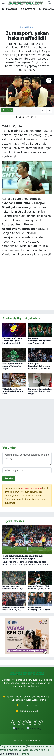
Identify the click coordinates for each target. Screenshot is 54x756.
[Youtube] (29, 722)
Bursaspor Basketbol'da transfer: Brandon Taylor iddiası (39, 366)
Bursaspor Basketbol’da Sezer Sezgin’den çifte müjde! (40, 391)
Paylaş (9, 110)
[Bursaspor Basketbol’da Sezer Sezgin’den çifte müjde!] (40, 380)
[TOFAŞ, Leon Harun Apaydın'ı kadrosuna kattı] (14, 380)
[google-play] (34, 729)
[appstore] (18, 729)
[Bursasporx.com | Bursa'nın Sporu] (25, 2)
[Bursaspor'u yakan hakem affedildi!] (27, 91)
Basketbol (27, 27)
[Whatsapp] (35, 722)
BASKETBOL (28, 9)
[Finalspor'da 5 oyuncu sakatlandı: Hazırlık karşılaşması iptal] (14, 329)
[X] (19, 722)
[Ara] (49, 3)
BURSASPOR (10, 9)
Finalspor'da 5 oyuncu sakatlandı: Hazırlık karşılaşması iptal (13, 340)
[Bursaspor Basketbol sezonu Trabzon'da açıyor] (14, 354)
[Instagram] (24, 722)
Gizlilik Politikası (9, 753)
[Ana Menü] (3, 2)
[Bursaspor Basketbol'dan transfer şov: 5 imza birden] (40, 329)
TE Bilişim (35, 740)
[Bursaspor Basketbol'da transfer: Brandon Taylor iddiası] (40, 354)
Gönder (8, 478)
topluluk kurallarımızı (31, 488)
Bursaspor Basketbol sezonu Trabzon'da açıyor (12, 366)
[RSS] (40, 722)
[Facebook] (13, 722)
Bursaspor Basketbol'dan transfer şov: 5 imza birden (39, 340)
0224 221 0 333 (29, 705)
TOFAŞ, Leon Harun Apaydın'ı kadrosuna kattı (12, 391)
